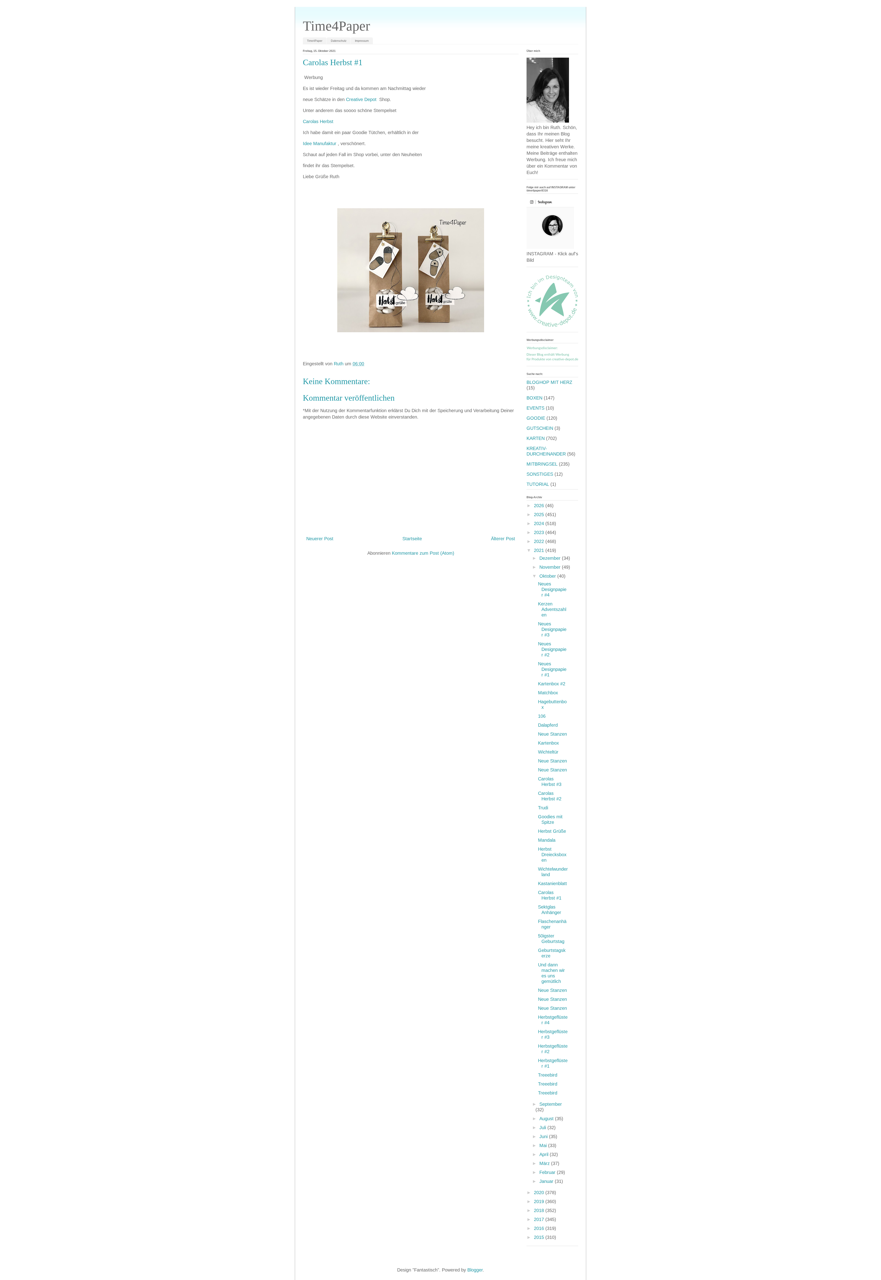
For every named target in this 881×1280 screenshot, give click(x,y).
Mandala (546, 840)
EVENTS (535, 408)
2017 (539, 1219)
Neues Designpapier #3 (552, 629)
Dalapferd (548, 725)
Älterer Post (503, 538)
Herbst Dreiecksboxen (552, 855)
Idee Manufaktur (320, 143)
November (550, 567)
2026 (539, 505)
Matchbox (548, 692)
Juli (543, 1127)
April (544, 1154)
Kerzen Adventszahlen (552, 609)
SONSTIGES (540, 474)
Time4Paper (336, 26)
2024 (539, 523)
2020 (539, 1192)
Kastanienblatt (552, 883)
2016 (539, 1228)
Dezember (550, 558)
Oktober (548, 576)
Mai (543, 1145)
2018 (539, 1210)
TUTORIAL (538, 484)
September (550, 1104)
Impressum (362, 40)
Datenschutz (338, 40)
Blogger (475, 1269)
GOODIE (536, 418)
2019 (539, 1201)
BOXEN (534, 397)
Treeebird (547, 1074)
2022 (539, 541)
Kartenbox (548, 742)
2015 (539, 1237)
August (547, 1118)
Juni (544, 1136)
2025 (539, 514)
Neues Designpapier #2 (552, 649)
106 (542, 716)
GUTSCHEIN (540, 428)
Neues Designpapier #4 (552, 589)
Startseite (412, 538)
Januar (547, 1181)
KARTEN (536, 438)
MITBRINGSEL (542, 464)
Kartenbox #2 (551, 683)
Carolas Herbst (318, 121)
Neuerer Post (319, 538)
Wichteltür (548, 751)
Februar (548, 1172)
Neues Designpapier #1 (552, 669)
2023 (539, 532)
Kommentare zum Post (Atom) (423, 553)
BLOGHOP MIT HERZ (549, 382)
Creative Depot (362, 99)
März (545, 1163)
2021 (539, 550)
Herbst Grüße (552, 831)
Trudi (543, 807)
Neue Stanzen (552, 734)
